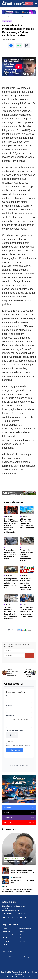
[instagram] (12, 917)
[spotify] (25, 917)
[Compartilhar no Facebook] (11, 45)
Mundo (21, 938)
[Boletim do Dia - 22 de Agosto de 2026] (6, 880)
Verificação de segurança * (15, 730)
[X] (8, 917)
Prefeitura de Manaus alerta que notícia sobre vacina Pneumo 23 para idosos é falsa (26, 584)
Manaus (21, 935)
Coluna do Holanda (25, 928)
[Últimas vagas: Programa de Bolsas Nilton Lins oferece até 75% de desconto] (27, 510)
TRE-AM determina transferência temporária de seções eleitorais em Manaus (11, 612)
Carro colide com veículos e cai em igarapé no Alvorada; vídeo (10, 554)
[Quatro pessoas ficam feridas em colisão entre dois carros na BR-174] (11, 569)
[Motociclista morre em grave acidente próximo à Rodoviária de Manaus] (27, 541)
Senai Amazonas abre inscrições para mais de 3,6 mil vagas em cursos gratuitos (26, 611)
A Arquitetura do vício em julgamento (18, 862)
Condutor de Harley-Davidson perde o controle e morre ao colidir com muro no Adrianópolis (11, 525)
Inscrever (29, 655)
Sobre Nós (10, 977)
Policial (21, 932)
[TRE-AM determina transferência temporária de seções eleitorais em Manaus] (11, 598)
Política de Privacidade (23, 977)
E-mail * (9, 705)
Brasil (5, 938)
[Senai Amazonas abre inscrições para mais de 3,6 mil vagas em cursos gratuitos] (27, 598)
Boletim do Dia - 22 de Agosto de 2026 (22, 881)
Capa (5, 928)
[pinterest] (17, 917)
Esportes (22, 941)
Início (3, 17)
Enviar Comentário (14, 750)
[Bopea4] (13, 3)
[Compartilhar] (27, 45)
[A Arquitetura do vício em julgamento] (19, 849)
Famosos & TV (8, 935)
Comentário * (10, 715)
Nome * (8, 696)
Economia (6, 941)
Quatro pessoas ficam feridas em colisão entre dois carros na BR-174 (11, 583)
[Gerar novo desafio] (15, 735)
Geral (5, 944)
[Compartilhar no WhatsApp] (19, 45)
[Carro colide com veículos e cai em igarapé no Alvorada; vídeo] (11, 541)
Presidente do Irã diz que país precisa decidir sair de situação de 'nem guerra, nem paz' (17, 890)
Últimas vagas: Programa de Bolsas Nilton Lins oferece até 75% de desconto (27, 523)
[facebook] (4, 917)
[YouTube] (21, 917)
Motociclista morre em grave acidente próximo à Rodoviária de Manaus (26, 555)
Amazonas (11, 17)
